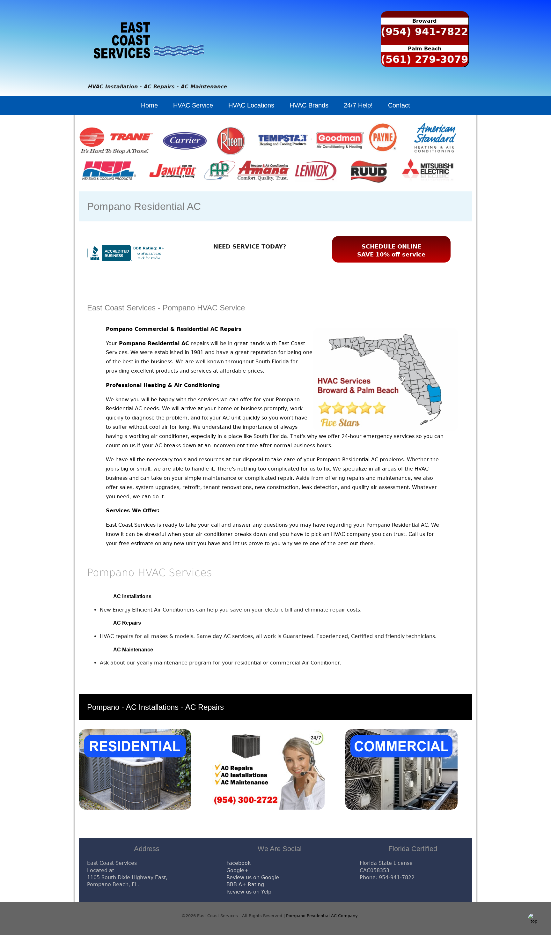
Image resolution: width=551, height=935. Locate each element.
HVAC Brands (309, 105)
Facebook (238, 863)
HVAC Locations (251, 105)
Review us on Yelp (248, 892)
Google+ (237, 870)
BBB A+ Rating (245, 884)
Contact (399, 105)
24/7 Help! (358, 105)
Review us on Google (252, 877)
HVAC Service (193, 105)
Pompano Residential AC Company (322, 915)
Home (149, 105)
